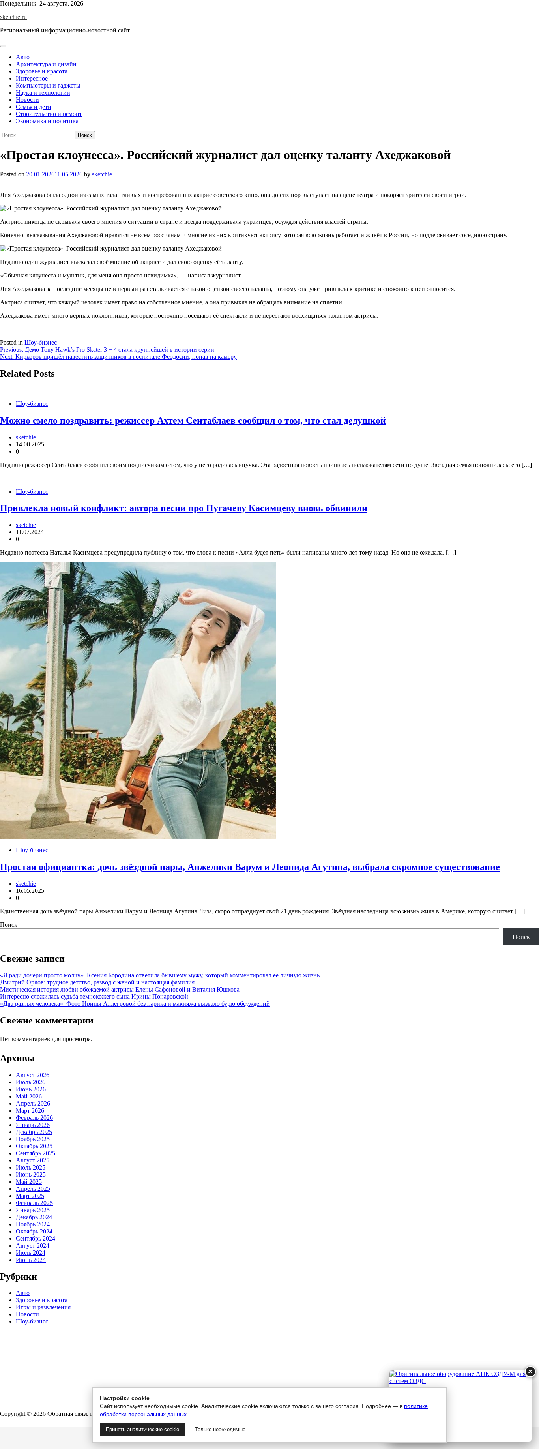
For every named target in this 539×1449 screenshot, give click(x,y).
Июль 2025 (30, 1167)
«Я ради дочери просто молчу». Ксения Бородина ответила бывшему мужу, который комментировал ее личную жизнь (160, 975)
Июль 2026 (30, 1082)
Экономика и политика (47, 121)
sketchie (102, 174)
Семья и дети (33, 106)
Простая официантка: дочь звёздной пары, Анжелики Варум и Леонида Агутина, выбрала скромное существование (250, 867)
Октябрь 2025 (34, 1146)
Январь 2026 (33, 1124)
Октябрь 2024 (34, 1231)
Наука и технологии (43, 92)
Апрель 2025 (33, 1188)
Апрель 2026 (33, 1103)
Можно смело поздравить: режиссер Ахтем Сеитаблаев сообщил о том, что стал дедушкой (193, 420)
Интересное (32, 78)
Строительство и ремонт (49, 114)
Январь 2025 (33, 1210)
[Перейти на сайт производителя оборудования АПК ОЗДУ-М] (460, 1406)
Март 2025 (30, 1195)
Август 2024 (32, 1245)
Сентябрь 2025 (35, 1153)
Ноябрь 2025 (33, 1139)
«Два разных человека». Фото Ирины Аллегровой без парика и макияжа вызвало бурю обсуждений (135, 1003)
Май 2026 (29, 1096)
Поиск (8, 924)
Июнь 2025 (31, 1174)
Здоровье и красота (41, 71)
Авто (23, 57)
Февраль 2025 (34, 1203)
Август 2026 (32, 1075)
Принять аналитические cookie (142, 1429)
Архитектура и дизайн (46, 64)
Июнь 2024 (31, 1259)
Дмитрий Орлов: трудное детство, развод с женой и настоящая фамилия (97, 982)
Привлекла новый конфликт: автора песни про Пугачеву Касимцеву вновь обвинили (183, 508)
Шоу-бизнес (40, 342)
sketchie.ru (13, 16)
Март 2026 (30, 1110)
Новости (27, 99)
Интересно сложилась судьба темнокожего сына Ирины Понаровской (94, 996)
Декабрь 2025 (34, 1131)
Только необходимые (220, 1429)
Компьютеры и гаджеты (48, 85)
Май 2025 (29, 1181)
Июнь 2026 (31, 1089)
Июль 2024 (30, 1252)
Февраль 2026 (34, 1117)
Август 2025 (32, 1160)
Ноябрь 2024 (33, 1224)
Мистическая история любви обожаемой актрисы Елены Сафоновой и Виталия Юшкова (120, 989)
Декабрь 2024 (34, 1217)
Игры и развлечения (43, 1307)
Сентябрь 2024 (35, 1238)
